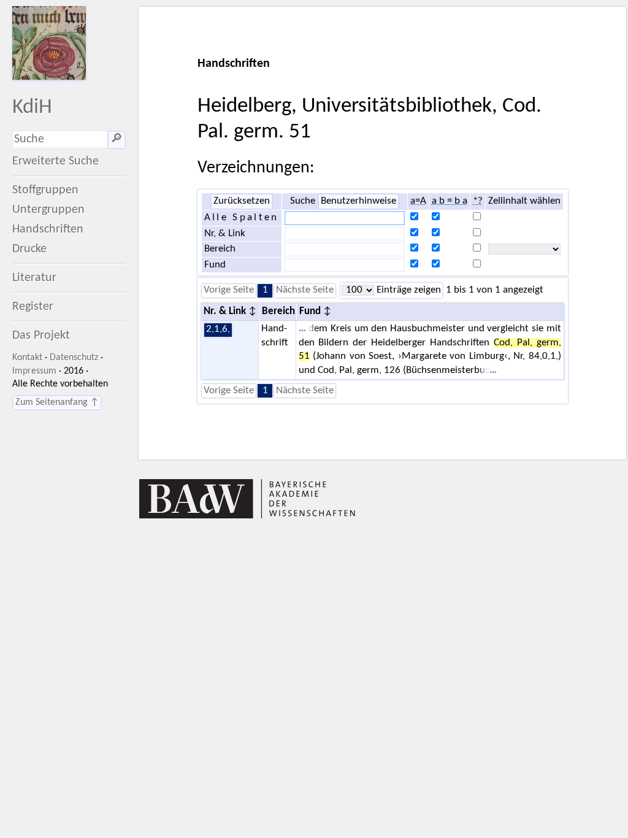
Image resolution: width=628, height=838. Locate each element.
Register (32, 307)
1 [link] (265, 290)
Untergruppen (48, 210)
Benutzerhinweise (358, 201)
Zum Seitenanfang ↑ (57, 402)
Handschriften (47, 229)
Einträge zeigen (407, 290)
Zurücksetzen (241, 201)
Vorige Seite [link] (229, 290)
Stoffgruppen (45, 190)
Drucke (29, 249)
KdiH (32, 107)
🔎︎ (116, 139)
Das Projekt (41, 335)
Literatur (34, 278)
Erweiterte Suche (55, 161)
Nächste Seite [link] (305, 290)
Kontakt (27, 358)
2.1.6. (218, 329)
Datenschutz (74, 358)
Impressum (34, 371)
